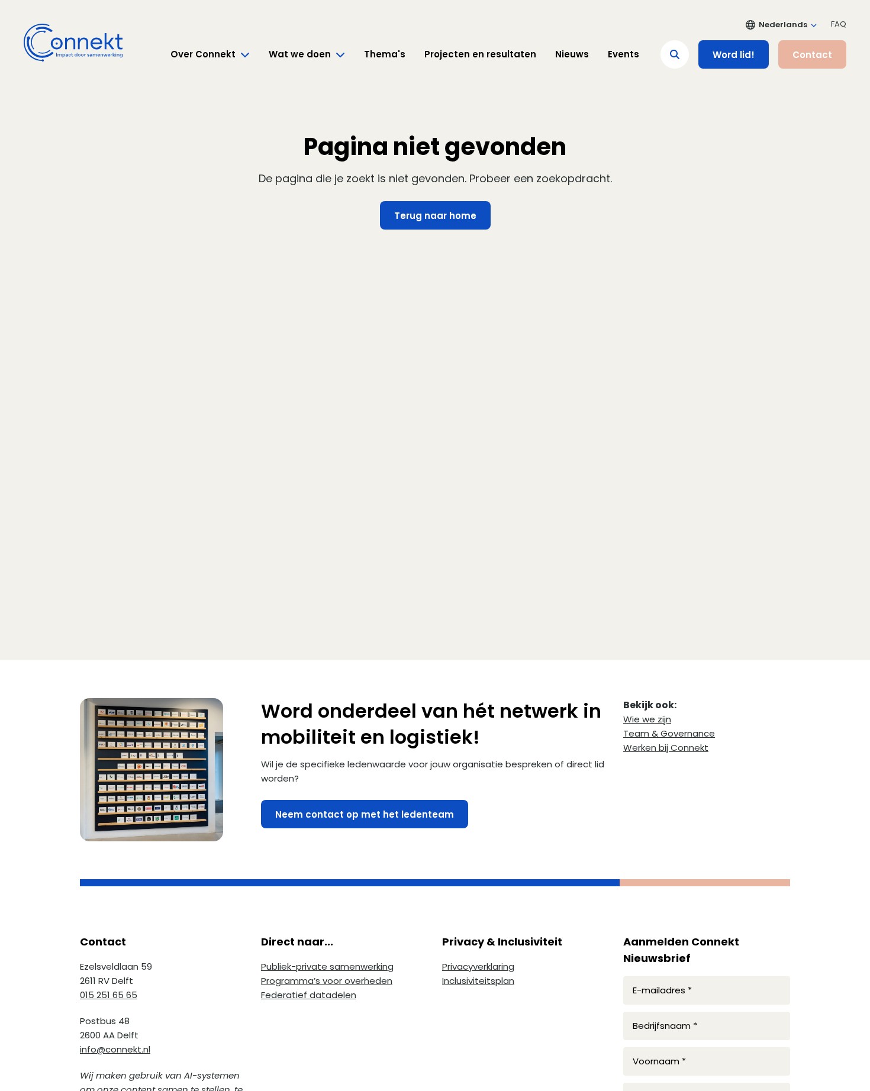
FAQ (838, 24)
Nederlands (783, 24)
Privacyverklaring (478, 966)
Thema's (384, 54)
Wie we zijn (647, 719)
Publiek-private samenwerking (327, 966)
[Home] (73, 43)
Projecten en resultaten (480, 54)
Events (623, 54)
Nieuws (572, 54)
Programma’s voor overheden (326, 980)
